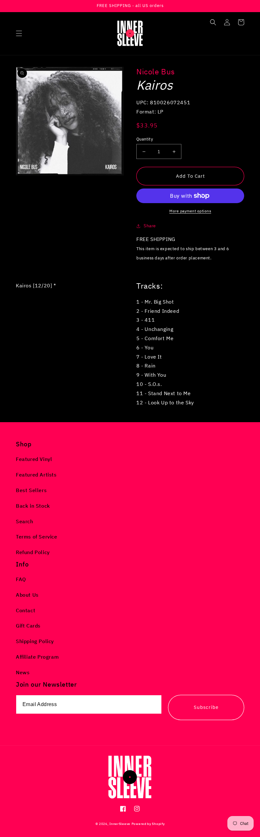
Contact (25, 610)
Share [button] (150, 226)
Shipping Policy (35, 641)
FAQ (21, 579)
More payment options (190, 211)
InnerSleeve (119, 824)
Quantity (144, 139)
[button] (19, 33)
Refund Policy (33, 552)
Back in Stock (33, 506)
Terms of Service (36, 536)
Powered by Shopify (148, 824)
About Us (27, 595)
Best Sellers (31, 490)
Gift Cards (28, 625)
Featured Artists (36, 474)
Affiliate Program (37, 657)
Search (24, 521)
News (22, 672)
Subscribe (206, 707)
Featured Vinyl (34, 459)
